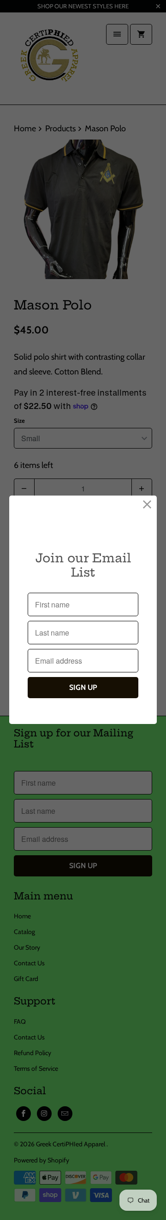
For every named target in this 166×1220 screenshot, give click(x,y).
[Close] (147, 505)
